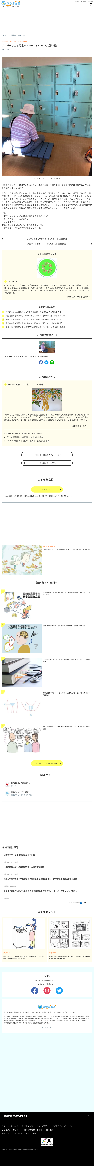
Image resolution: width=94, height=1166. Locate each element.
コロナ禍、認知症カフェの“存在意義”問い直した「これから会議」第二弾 (35, 327)
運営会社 (5, 1133)
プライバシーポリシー (11, 1129)
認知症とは (46, 489)
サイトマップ (27, 1126)
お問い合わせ (31, 1133)
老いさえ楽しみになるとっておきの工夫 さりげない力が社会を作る (33, 312)
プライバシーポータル (62, 1126)
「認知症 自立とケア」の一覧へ (47, 454)
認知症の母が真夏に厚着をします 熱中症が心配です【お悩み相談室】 (34, 323)
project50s (6, 952)
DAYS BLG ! (13, 281)
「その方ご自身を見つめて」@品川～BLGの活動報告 (27, 441)
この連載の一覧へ (79, 426)
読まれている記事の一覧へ (46, 763)
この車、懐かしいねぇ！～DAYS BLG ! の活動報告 (47, 238)
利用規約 (49, 1129)
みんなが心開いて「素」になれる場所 (15, 41)
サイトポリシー (43, 1126)
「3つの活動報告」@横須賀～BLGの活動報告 (24, 437)
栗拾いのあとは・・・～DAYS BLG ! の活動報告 (46, 243)
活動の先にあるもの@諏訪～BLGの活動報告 (24, 433)
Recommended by (74, 903)
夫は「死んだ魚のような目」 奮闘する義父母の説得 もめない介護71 (34, 319)
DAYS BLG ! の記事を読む (77, 296)
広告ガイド (17, 1133)
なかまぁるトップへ (48, 463)
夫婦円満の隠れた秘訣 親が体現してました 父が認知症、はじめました (35, 315)
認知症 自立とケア (49, 546)
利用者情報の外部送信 (33, 1129)
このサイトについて (47, 1027)
